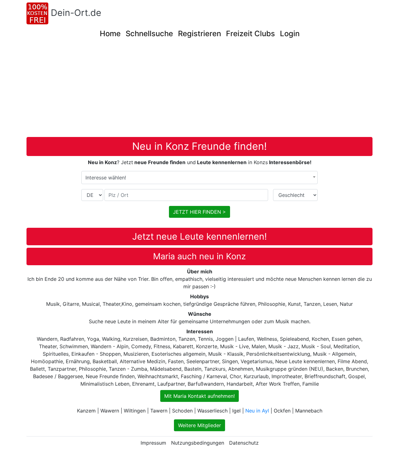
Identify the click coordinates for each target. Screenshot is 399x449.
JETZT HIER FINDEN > (199, 212)
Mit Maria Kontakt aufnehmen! (199, 396)
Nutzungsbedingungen (197, 443)
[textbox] (199, 177)
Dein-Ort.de (76, 12)
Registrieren (199, 33)
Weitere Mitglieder (199, 425)
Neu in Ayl (257, 411)
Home (110, 33)
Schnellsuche (149, 33)
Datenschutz (244, 443)
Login (290, 33)
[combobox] (199, 177)
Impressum (153, 443)
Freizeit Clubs (250, 33)
